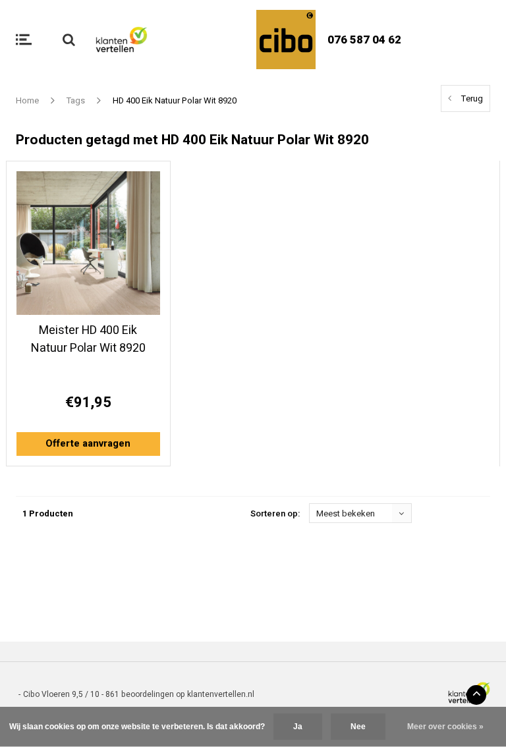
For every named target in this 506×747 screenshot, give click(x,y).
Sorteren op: (275, 513)
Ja (297, 726)
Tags (76, 100)
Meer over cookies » (445, 726)
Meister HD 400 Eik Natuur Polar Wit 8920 (88, 339)
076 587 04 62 (364, 40)
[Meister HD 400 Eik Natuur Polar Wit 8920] (88, 243)
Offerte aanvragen (87, 443)
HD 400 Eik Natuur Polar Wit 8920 (175, 100)
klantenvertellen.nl (220, 694)
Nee (358, 726)
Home (27, 100)
